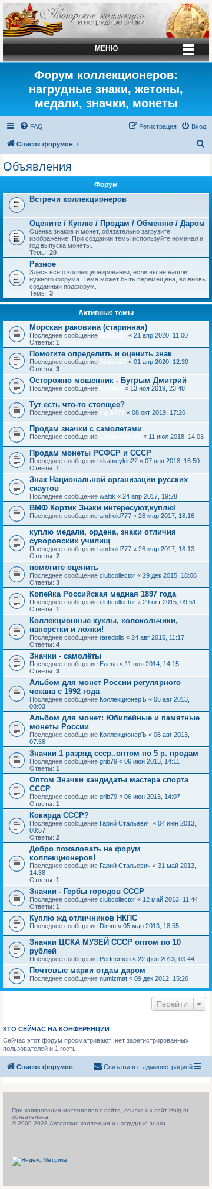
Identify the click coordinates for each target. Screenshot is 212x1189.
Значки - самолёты (65, 655)
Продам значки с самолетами (85, 428)
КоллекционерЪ (123, 699)
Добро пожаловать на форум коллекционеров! (85, 853)
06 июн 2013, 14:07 (152, 796)
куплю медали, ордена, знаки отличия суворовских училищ (102, 536)
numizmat (113, 978)
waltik (107, 496)
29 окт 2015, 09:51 (169, 601)
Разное (42, 264)
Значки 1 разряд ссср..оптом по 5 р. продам (113, 753)
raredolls (112, 637)
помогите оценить (63, 567)
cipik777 (112, 412)
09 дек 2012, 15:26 (161, 978)
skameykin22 (119, 460)
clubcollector (117, 575)
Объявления (37, 166)
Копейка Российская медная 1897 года (102, 593)
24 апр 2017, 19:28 (149, 496)
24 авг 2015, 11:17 (157, 637)
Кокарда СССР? (59, 815)
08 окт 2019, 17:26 (159, 412)
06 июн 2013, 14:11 (152, 761)
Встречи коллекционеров (78, 199)
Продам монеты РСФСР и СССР (90, 452)
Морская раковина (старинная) (88, 327)
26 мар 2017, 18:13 (166, 548)
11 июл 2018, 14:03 (176, 436)
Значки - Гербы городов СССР (86, 891)
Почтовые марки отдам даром (87, 970)
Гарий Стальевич (125, 823)
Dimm (108, 925)
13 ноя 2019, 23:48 (157, 388)
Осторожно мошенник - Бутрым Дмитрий (108, 380)
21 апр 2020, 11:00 (161, 335)
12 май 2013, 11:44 (170, 899)
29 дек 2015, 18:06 (170, 575)
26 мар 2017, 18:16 (166, 515)
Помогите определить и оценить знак (100, 353)
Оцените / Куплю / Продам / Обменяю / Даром (117, 223)
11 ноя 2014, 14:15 (152, 663)
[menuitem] (31, 126)
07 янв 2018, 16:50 (172, 460)
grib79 (108, 761)
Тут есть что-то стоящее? (77, 404)
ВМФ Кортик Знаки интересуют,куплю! (102, 507)
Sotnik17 (113, 335)
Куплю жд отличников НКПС (83, 917)
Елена (109, 663)
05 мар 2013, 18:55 (151, 925)
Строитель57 (120, 436)
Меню (106, 48)
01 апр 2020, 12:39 (161, 361)
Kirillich (111, 388)
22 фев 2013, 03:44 (166, 958)
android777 (115, 515)
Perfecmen (115, 958)
